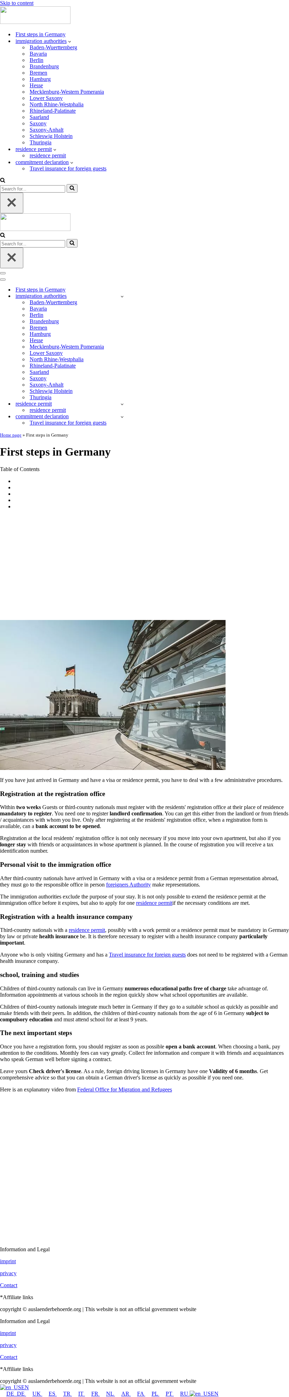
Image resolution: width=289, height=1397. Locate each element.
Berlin (36, 60)
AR (126, 1394)
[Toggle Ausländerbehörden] (122, 296)
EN (25, 1387)
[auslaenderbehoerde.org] (35, 22)
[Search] (2, 181)
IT (81, 1394)
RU (185, 1394)
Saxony (38, 123)
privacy (8, 1273)
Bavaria (38, 54)
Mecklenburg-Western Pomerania (67, 92)
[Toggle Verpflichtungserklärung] (122, 417)
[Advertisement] (144, 564)
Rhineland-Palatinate (53, 111)
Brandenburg (44, 66)
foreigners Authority (128, 885)
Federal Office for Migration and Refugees (124, 1089)
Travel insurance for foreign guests (68, 168)
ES (53, 1394)
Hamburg (40, 79)
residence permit (48, 155)
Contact (8, 1285)
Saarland (39, 117)
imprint (8, 1261)
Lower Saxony (46, 98)
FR (95, 1394)
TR (67, 1394)
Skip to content (16, 3)
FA (141, 1394)
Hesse (36, 85)
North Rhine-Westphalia (57, 104)
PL (155, 1394)
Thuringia (40, 142)
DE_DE (16, 1394)
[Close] (11, 203)
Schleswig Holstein (51, 136)
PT (170, 1394)
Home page (10, 435)
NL (110, 1394)
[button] (69, 41)
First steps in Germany (41, 34)
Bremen (38, 73)
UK (37, 1394)
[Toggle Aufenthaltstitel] (122, 404)
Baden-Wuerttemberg (53, 47)
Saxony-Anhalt (46, 130)
